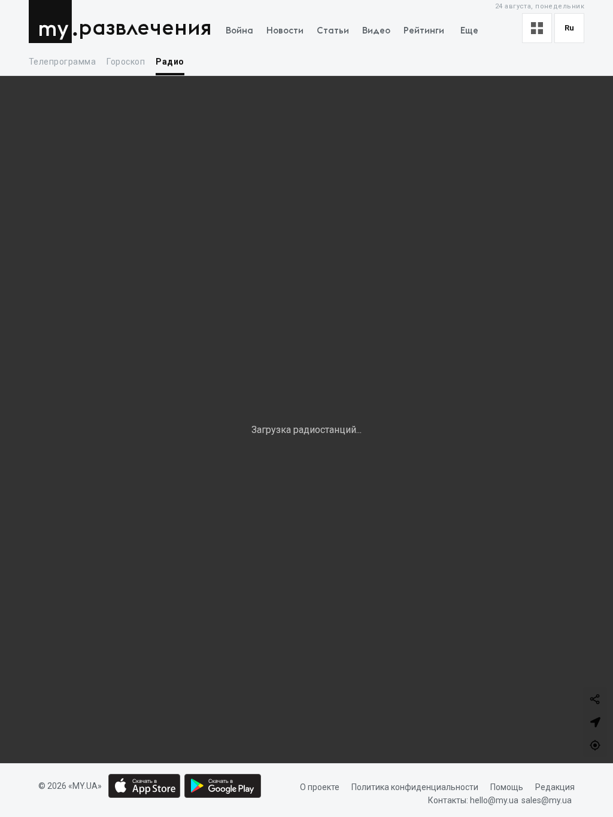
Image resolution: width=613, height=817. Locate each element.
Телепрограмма (62, 61)
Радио (170, 61)
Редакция (555, 787)
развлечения (145, 28)
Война (239, 30)
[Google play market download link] (223, 785)
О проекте (319, 787)
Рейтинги (423, 30)
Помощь (506, 787)
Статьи (333, 30)
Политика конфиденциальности (414, 787)
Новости (285, 30)
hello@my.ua (494, 801)
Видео (376, 30)
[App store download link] (144, 785)
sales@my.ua (546, 801)
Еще (469, 30)
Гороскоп (126, 61)
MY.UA (53, 21)
